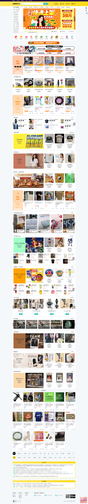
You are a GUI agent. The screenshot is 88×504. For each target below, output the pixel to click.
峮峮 (44, 453)
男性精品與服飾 (15, 19)
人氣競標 (46, 7)
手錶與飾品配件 (15, 17)
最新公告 (20, 497)
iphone (57, 453)
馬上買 (72, 171)
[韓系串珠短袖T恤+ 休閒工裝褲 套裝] (18, 304)
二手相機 (34, 457)
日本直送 (25, 7)
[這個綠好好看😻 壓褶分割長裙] (25, 301)
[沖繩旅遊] (39, 52)
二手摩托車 (68, 453)
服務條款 (64, 501)
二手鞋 (24, 457)
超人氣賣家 (42, 7)
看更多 (72, 76)
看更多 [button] (19, 162)
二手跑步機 (19, 457)
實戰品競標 (71, 132)
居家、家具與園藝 (16, 23)
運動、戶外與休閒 (16, 24)
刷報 (14, 453)
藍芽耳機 (50, 457)
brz (73, 453)
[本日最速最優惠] (83, 500)
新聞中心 (14, 495)
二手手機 (69, 457)
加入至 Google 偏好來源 (86, 10)
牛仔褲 (60, 457)
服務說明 (14, 496)
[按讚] (24, 228)
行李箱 (39, 457)
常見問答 (20, 495)
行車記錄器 (44, 457)
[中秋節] (70, 47)
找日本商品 (71, 236)
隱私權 (67, 501)
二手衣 (64, 457)
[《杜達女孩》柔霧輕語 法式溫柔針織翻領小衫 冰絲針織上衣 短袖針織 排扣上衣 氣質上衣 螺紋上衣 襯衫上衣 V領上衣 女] (34, 304)
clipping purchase (32, 113)
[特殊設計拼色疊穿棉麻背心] (25, 306)
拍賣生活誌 (36, 7)
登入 (56, 3)
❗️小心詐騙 (57, 7)
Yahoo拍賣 (16, 4)
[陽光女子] (39, 47)
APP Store (72, 495)
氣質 (29, 453)
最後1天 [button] (49, 147)
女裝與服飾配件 (15, 14)
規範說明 (54, 470)
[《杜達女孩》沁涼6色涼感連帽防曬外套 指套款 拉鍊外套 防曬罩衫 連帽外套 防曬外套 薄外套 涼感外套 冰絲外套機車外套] (41, 306)
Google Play (72, 497)
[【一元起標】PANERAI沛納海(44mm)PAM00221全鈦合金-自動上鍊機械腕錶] (49, 304)
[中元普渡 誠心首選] (49, 18)
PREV (13, 85)
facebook (18, 501)
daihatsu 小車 (35, 453)
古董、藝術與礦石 (16, 10)
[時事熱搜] (44, 42)
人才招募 (26, 495)
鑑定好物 (30, 7)
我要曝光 (18, 69)
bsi (15, 501)
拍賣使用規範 (70, 501)
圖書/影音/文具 (15, 12)
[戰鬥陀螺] (70, 52)
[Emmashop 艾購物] (67, 308)
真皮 (48, 453)
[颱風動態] (49, 47)
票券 (74, 457)
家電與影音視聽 (15, 30)
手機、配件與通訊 (16, 28)
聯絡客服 (20, 496)
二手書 (55, 457)
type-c (53, 453)
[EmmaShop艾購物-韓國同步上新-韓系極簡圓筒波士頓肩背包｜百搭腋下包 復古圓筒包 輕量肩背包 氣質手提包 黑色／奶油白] (72, 306)
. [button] (19, 182)
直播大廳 (72, 318)
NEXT (74, 85)
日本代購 (62, 7)
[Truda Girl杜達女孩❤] (36, 308)
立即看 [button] (19, 143)
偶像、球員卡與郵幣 (16, 9)
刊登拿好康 (68, 7)
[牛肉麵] (49, 52)
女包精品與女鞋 (15, 16)
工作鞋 (40, 453)
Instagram (20, 501)
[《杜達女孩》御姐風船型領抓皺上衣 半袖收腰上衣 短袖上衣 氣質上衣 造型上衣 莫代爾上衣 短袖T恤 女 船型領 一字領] (41, 301)
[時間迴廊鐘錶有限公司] (51, 308)
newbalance (19, 453)
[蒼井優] (59, 47)
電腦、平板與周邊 (16, 26)
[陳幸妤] (59, 52)
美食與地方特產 (15, 31)
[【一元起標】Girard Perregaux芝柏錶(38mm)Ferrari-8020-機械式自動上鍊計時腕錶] (56, 301)
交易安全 (74, 501)
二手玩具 (29, 457)
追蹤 (20, 314)
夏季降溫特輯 (30, 31)
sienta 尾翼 (62, 453)
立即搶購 (28, 72)
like (30, 113)
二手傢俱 (24, 453)
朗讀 (86, 8)
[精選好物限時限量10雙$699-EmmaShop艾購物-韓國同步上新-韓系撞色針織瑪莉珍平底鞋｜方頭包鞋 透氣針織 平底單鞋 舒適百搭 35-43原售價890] (65, 304)
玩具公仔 (51, 7)
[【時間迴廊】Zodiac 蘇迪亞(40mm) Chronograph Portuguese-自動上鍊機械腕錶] (56, 306)
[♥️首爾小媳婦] (20, 308)
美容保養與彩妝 (15, 21)
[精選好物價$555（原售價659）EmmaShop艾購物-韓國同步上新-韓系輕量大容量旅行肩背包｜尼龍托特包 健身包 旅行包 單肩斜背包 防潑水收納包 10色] (72, 301)
